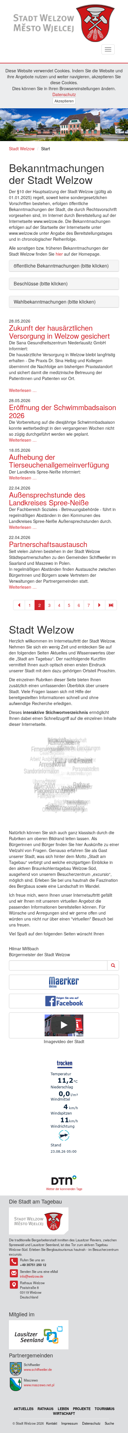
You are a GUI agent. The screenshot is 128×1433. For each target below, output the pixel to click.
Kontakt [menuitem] (51, 1423)
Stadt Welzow (22, 148)
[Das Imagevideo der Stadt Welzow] (64, 1025)
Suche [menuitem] (109, 1423)
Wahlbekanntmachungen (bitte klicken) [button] (55, 301)
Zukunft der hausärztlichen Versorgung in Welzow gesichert (59, 331)
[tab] (64, 266)
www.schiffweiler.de (38, 1369)
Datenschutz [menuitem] (91, 1423)
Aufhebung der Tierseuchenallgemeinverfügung (59, 460)
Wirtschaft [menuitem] (64, 1413)
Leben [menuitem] (63, 1408)
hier (59, 254)
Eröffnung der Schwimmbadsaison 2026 (62, 411)
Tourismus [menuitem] (104, 1408)
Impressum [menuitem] (69, 1423)
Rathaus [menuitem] (45, 1408)
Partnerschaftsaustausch (48, 544)
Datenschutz (64, 94)
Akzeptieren (64, 100)
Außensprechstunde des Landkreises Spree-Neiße (49, 498)
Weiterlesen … (23, 390)
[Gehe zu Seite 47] (111, 605)
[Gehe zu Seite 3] (99, 605)
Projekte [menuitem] (81, 1408)
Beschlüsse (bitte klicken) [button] (41, 283)
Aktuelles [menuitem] (23, 1408)
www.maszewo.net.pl (39, 1384)
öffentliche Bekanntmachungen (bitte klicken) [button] (61, 265)
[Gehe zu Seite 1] (19, 605)
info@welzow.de (31, 1276)
